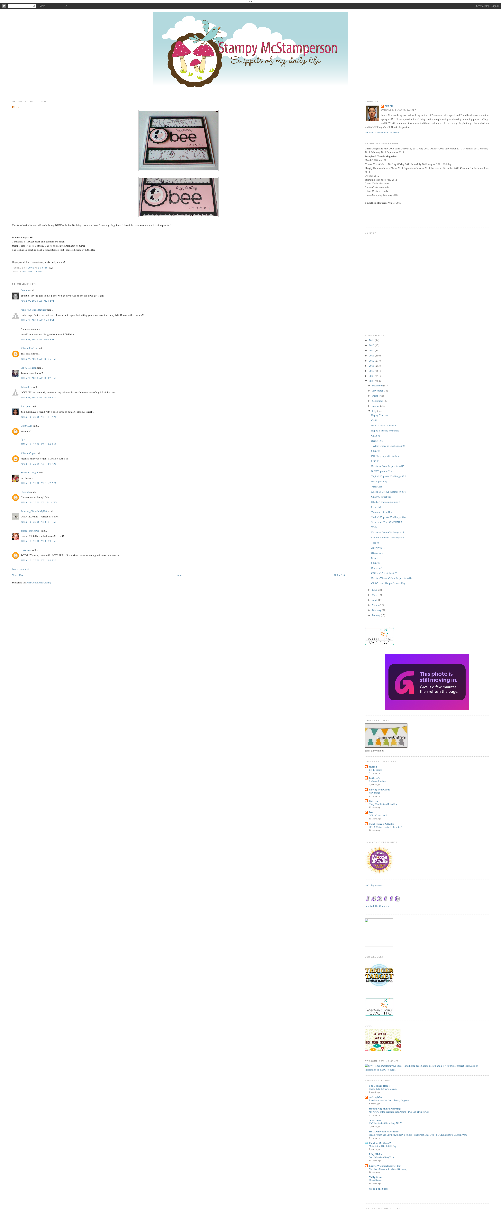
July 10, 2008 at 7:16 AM (38, 463)
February (377, 610)
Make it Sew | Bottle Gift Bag (382, 1146)
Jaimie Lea (26, 387)
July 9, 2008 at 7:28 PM (37, 300)
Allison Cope (28, 453)
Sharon (373, 766)
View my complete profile (382, 132)
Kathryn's (374, 778)
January (376, 615)
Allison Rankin (29, 348)
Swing (374, 558)
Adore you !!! (378, 547)
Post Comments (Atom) (38, 582)
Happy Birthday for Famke (385, 430)
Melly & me (375, 1177)
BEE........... (377, 552)
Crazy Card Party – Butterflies (383, 804)
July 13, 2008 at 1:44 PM (38, 560)
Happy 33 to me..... (381, 415)
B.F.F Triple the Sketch (383, 471)
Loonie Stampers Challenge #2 (387, 537)
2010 (372, 371)
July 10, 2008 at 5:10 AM (38, 444)
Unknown (26, 550)
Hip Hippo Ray (379, 481)
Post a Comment (20, 569)
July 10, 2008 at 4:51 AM (38, 417)
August (376, 406)
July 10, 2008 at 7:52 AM (38, 483)
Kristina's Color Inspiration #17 (388, 466)
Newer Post (18, 575)
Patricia (373, 801)
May (375, 595)
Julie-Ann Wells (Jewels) (34, 309)
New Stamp (374, 792)
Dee (371, 812)
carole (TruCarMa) (30, 530)
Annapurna (26, 406)
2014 (372, 350)
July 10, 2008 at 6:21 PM (38, 522)
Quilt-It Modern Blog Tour (381, 1157)
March (375, 605)
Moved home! (375, 1180)
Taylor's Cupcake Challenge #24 (388, 517)
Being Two (377, 440)
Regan (389, 106)
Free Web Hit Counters (377, 906)
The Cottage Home (379, 1085)
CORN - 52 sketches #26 (384, 573)
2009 (372, 376)
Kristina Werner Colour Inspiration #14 (392, 578)
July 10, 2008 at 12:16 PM (39, 502)
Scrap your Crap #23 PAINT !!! (387, 522)
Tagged (375, 542)
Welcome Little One (381, 512)
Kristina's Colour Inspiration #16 (388, 491)
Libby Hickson (29, 367)
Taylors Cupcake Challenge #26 (388, 446)
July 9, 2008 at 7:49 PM (37, 320)
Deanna (25, 290)
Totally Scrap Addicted (381, 824)
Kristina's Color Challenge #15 (387, 532)
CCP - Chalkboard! (378, 815)
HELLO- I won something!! (385, 502)
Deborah (25, 492)
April (375, 600)
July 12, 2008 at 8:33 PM (38, 541)
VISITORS (376, 486)
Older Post (339, 575)
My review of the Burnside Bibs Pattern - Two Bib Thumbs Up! (399, 1111)
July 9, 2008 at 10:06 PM (38, 359)
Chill (374, 420)
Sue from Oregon (30, 472)
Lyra (23, 439)
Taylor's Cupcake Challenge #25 (388, 476)
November (378, 390)
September (378, 400)
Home (179, 575)
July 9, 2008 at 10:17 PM (38, 378)
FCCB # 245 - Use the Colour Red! (385, 826)
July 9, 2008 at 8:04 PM (37, 339)
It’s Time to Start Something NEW (385, 1123)
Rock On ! (376, 568)
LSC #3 (375, 461)
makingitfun (375, 1097)
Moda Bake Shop (378, 1188)
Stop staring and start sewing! (385, 1108)
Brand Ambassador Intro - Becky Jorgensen (389, 1100)
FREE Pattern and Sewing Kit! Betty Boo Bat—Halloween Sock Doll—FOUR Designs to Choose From (418, 1134)
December (377, 385)
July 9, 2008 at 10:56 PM (38, 397)
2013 (372, 355)
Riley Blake (375, 1154)
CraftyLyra (26, 425)
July (374, 411)
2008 (372, 381)
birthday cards (32, 271)
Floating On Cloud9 (380, 1143)
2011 (372, 365)
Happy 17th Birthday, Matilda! (383, 1088)
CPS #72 (375, 563)
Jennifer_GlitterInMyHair (34, 511)
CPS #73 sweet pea (381, 496)
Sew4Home (375, 1120)
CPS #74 (375, 451)
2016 (372, 340)
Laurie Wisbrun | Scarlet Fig (385, 1165)
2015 (372, 345)
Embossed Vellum (377, 781)
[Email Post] (51, 268)
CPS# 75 (375, 435)
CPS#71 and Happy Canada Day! (388, 583)
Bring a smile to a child (383, 425)
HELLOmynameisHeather (383, 1131)
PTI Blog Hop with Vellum (385, 456)
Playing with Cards (379, 789)
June (375, 589)
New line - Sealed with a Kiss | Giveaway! (388, 1168)
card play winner (373, 885)
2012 (372, 360)
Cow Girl (376, 507)
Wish (374, 527)
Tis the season (375, 769)
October (376, 395)
